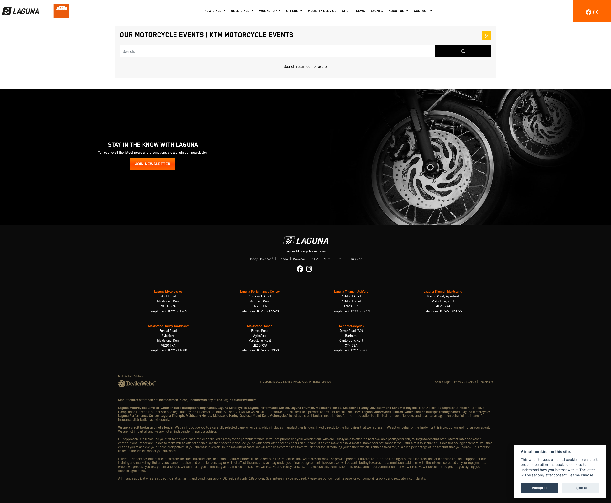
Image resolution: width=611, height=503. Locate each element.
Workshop (268, 11)
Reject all (580, 488)
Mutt (327, 259)
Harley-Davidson (260, 258)
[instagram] (595, 11)
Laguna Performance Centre (260, 291)
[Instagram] (310, 268)
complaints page (340, 478)
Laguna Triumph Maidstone (443, 291)
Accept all (539, 488)
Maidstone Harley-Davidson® (168, 326)
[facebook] (588, 11)
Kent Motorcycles (351, 326)
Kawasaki (299, 259)
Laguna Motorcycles (168, 291)
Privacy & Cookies (465, 382)
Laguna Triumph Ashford (351, 291)
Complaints (486, 382)
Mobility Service (322, 11)
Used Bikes (240, 11)
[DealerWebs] (137, 384)
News (360, 11)
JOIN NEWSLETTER (152, 164)
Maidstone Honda (259, 326)
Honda (283, 259)
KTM (314, 259)
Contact (421, 11)
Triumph (356, 259)
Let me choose (581, 475)
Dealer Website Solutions (130, 376)
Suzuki (340, 259)
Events (377, 11)
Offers (292, 11)
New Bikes (213, 11)
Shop (346, 11)
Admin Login (443, 382)
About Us (397, 11)
